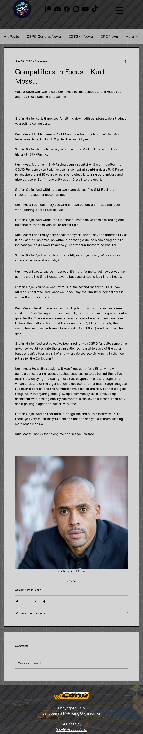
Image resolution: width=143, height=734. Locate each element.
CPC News (109, 36)
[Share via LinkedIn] (35, 603)
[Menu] (119, 10)
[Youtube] (85, 9)
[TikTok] (94, 9)
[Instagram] (76, 9)
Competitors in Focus (28, 591)
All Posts (11, 36)
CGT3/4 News (80, 36)
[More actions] (125, 61)
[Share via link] (44, 603)
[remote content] (71, 108)
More (129, 36)
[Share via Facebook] (17, 603)
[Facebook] (67, 9)
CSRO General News (44, 36)
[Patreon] (48, 9)
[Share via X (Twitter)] (26, 603)
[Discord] (57, 9)
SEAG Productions (71, 730)
